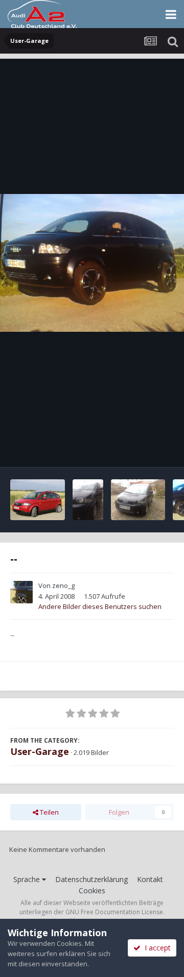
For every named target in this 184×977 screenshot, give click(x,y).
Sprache (27, 879)
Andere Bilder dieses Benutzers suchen (100, 606)
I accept (156, 947)
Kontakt (150, 879)
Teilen (48, 812)
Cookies (92, 890)
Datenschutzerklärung (91, 879)
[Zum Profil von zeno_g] (21, 592)
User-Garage (39, 751)
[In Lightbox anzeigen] (92, 263)
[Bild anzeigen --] (88, 499)
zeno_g (63, 585)
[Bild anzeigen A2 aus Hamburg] (37, 499)
